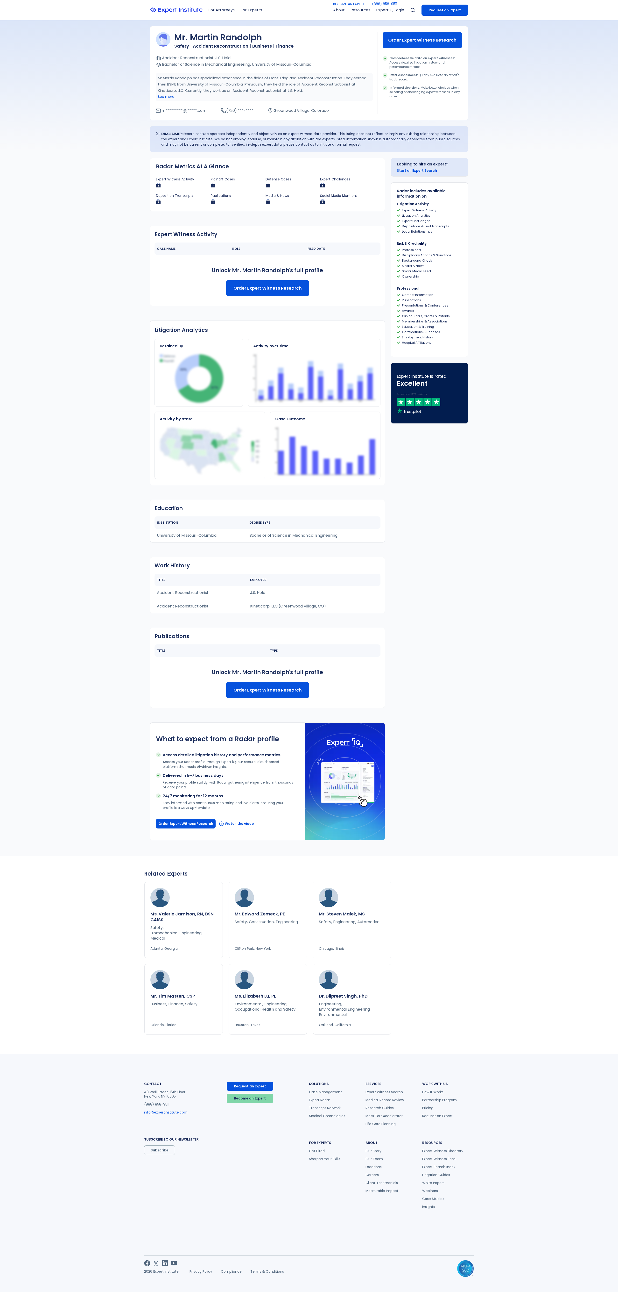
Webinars (430, 1191)
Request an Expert (445, 10)
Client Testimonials (381, 1183)
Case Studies (433, 1199)
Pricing (427, 1108)
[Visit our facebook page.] (147, 1263)
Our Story (373, 1151)
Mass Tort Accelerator (384, 1116)
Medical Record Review (384, 1100)
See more (166, 96)
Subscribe (160, 1150)
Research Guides (379, 1108)
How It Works (432, 1092)
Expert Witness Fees (439, 1159)
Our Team (374, 1159)
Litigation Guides (436, 1175)
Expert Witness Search (384, 1092)
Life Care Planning (380, 1124)
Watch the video (239, 823)
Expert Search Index (438, 1167)
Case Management (325, 1092)
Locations (373, 1167)
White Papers (433, 1183)
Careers (372, 1175)
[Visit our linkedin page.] (165, 1263)
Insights (428, 1207)
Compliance (231, 1271)
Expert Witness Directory (442, 1151)
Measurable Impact (381, 1191)
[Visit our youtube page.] (174, 1263)
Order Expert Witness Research (422, 40)
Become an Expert (250, 1098)
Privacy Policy (201, 1271)
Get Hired (317, 1151)
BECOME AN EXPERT (349, 3)
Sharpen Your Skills (324, 1159)
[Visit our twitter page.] (156, 1263)
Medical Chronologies (327, 1116)
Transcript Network (325, 1108)
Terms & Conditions (267, 1271)
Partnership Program (439, 1100)
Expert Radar (319, 1100)
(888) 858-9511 (384, 3)
